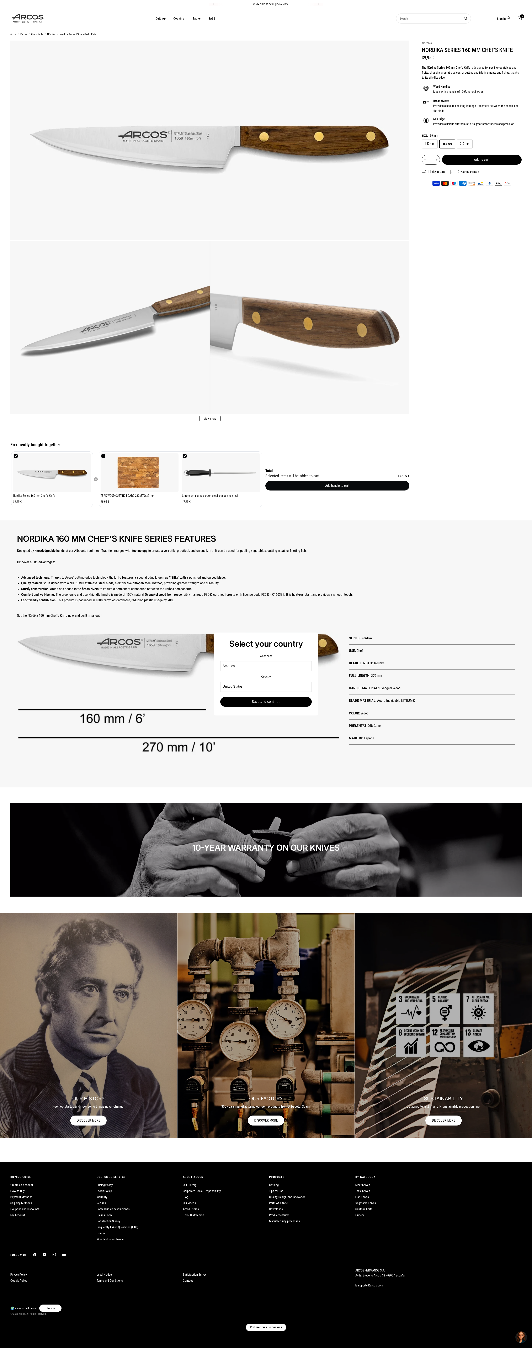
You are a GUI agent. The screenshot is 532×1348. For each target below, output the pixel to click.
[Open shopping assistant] (521, 1337)
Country (266, 676)
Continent (266, 655)
